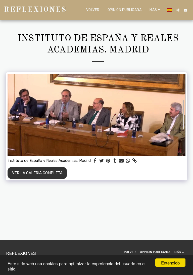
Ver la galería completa (37, 173)
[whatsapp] (128, 160)
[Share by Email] (121, 160)
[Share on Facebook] (95, 160)
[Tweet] (101, 160)
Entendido (170, 262)
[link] (134, 160)
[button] (177, 10)
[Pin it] (108, 160)
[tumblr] (114, 160)
